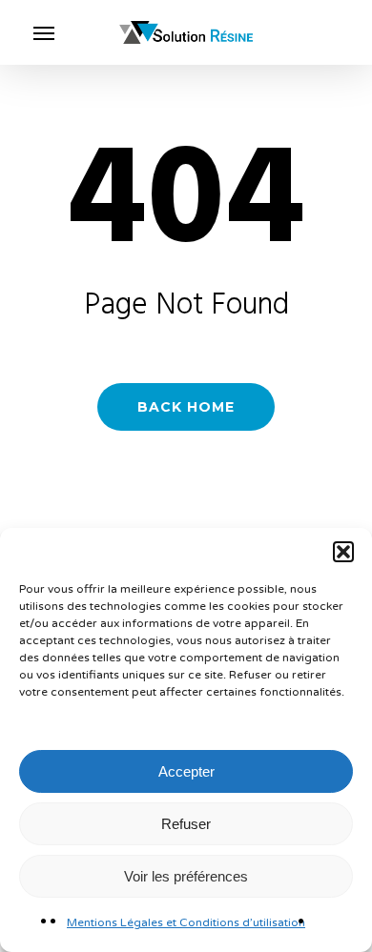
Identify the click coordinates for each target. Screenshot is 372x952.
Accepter (186, 771)
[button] (343, 551)
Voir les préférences (186, 876)
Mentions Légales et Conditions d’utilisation (186, 922)
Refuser (186, 824)
